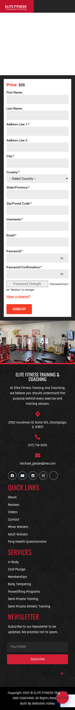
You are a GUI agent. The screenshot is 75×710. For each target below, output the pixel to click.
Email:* (11, 235)
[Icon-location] (53, 475)
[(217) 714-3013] (37, 437)
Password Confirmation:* (24, 267)
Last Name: (14, 108)
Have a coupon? (18, 297)
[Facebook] (12, 475)
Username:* (14, 219)
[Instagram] (43, 475)
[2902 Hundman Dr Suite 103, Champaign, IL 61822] (37, 414)
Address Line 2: (17, 140)
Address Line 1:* (18, 124)
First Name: (14, 92)
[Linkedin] (33, 475)
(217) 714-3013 (37, 445)
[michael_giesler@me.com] (37, 455)
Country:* (13, 172)
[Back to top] (62, 674)
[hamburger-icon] (68, 6)
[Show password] (62, 258)
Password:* (14, 251)
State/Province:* (18, 187)
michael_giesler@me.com (37, 463)
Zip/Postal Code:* (19, 203)
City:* (10, 156)
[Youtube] (22, 475)
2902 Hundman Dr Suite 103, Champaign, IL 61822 (37, 424)
